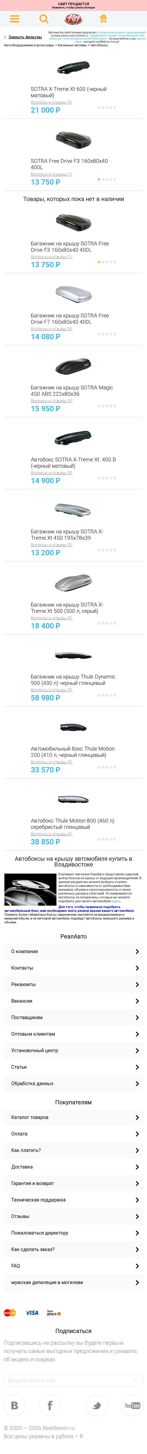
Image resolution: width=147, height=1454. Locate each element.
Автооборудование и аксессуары (29, 45)
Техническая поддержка (38, 1200)
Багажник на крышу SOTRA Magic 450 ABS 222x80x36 (72, 390)
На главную (73, 19)
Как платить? (26, 1150)
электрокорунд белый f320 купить (85, 38)
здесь (116, 901)
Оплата (19, 1134)
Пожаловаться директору (39, 1233)
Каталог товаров (29, 1117)
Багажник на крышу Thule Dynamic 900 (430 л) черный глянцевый (73, 680)
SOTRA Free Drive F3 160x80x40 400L (69, 164)
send (137, 1380)
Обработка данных (32, 1083)
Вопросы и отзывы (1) (51, 174)
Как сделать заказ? (33, 1249)
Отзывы (20, 1216)
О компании (24, 951)
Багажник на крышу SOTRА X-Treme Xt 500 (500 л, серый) (67, 608)
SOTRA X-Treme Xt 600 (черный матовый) (69, 92)
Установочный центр (34, 1050)
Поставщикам (27, 1017)
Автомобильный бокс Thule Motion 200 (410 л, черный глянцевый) (73, 752)
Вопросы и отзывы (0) (51, 102)
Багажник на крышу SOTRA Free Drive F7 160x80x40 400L (70, 318)
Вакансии (21, 1001)
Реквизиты (23, 984)
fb (50, 1405)
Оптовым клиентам (33, 1034)
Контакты (22, 968)
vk (14, 1405)
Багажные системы (72, 45)
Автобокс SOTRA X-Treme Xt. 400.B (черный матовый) (73, 462)
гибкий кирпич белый (103, 35)
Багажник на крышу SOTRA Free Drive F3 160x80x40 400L (70, 246)
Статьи (19, 1067)
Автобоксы (99, 45)
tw (97, 1405)
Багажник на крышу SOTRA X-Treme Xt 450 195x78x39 (67, 534)
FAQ (15, 1266)
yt (132, 1405)
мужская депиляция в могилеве (47, 1282)
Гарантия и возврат (32, 1183)
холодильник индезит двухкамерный (121, 32)
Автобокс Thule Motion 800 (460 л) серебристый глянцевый (72, 824)
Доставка (22, 1167)
